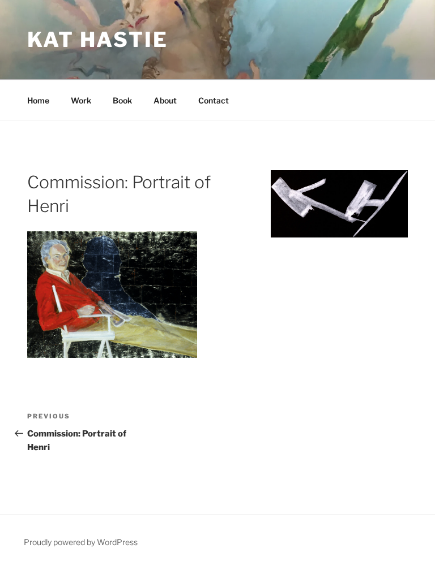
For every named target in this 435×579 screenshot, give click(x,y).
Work (81, 100)
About (165, 100)
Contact (213, 100)
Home (38, 100)
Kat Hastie (97, 39)
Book (122, 100)
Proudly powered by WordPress (81, 542)
